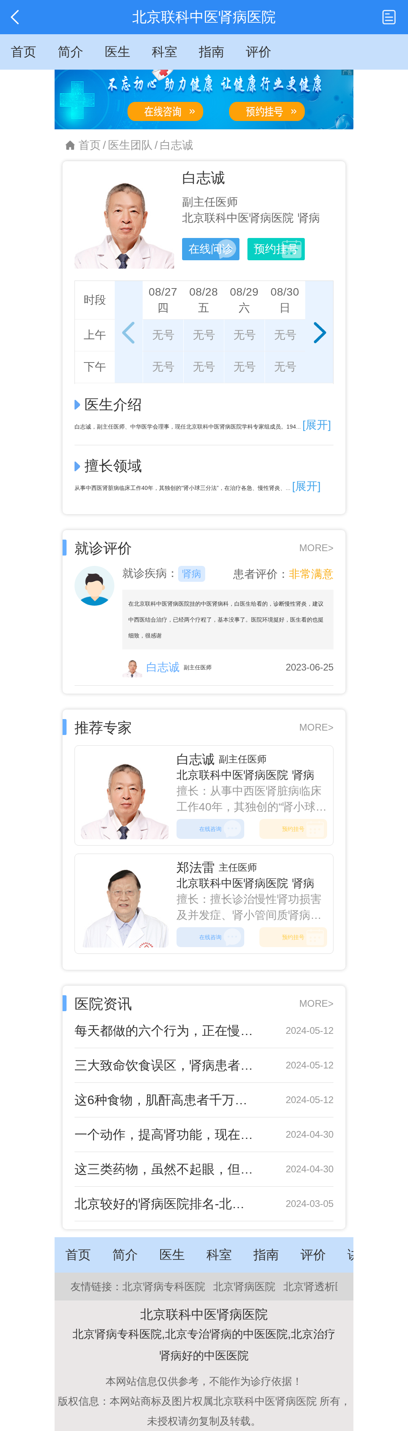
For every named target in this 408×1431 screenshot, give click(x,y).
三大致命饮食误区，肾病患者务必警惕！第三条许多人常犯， (165, 1065)
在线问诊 (210, 249)
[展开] (316, 425)
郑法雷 (196, 867)
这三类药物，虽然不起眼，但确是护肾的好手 (165, 1169)
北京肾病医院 (244, 1287)
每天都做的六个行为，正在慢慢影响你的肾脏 (165, 1031)
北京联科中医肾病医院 (232, 775)
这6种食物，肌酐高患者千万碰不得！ (165, 1100)
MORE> (316, 547)
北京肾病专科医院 (163, 1287)
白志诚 (176, 145)
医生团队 (130, 145)
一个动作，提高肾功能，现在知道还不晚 (165, 1134)
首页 (89, 145)
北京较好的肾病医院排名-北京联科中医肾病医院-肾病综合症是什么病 (165, 1204)
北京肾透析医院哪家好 (335, 1287)
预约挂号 (276, 249)
